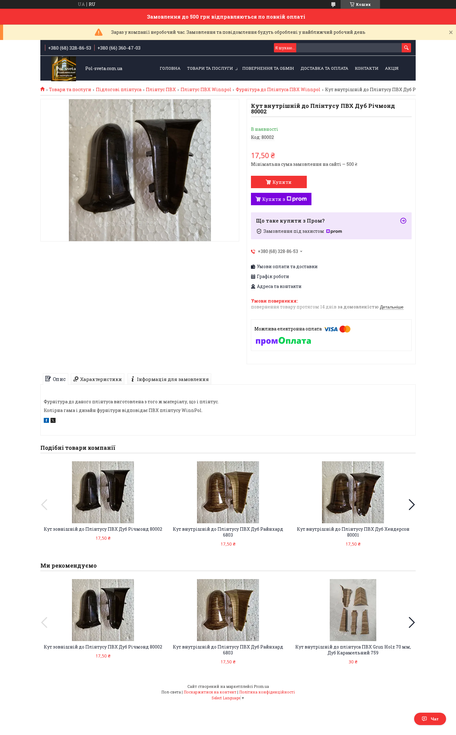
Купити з (273, 199)
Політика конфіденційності (267, 691)
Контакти (366, 68)
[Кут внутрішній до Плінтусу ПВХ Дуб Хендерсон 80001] (353, 492)
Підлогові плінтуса (118, 89)
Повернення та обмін (268, 68)
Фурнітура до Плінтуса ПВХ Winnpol (278, 89)
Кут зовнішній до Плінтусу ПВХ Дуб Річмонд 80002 (103, 529)
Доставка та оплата (324, 68)
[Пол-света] (63, 68)
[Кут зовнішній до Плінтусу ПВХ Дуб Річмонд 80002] (103, 492)
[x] (53, 421)
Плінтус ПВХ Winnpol (206, 89)
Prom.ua (261, 686)
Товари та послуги (210, 68)
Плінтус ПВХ (161, 89)
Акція (392, 68)
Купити (282, 182)
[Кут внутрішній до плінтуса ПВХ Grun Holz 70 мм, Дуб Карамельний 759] (353, 610)
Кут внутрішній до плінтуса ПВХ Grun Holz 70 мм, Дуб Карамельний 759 (353, 650)
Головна (170, 68)
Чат (435, 718)
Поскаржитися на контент (210, 691)
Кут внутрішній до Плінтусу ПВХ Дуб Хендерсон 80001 (353, 532)
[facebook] (46, 421)
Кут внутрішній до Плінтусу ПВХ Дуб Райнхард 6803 (228, 532)
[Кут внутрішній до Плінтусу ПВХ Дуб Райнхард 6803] (228, 492)
